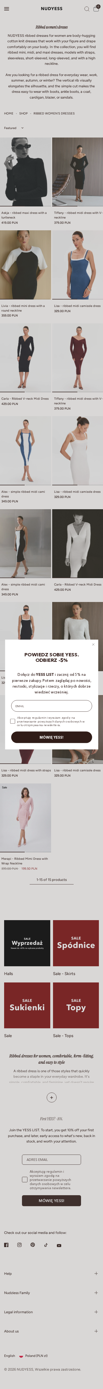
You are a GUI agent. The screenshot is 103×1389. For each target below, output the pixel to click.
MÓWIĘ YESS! (52, 737)
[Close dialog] (93, 644)
